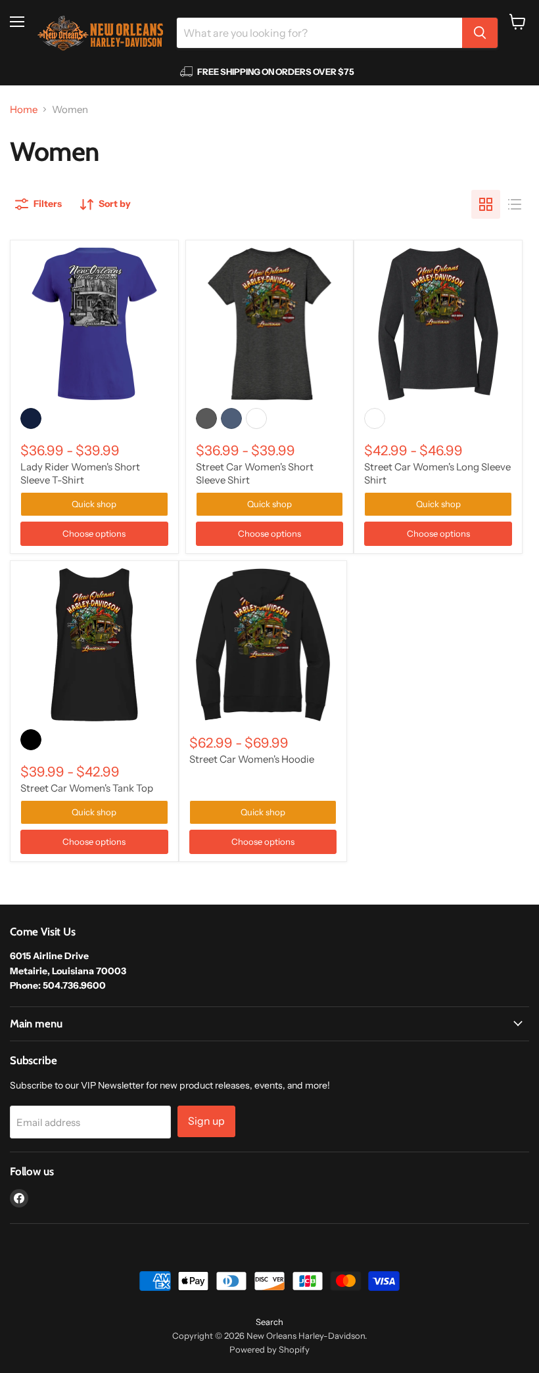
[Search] (480, 33)
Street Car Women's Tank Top (86, 788)
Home (23, 109)
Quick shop (94, 504)
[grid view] (485, 204)
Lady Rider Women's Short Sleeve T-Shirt (80, 473)
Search (269, 1322)
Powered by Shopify (269, 1349)
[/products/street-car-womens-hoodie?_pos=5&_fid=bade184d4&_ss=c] (263, 644)
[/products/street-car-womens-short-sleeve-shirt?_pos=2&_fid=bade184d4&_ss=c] (269, 324)
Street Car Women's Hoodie (251, 759)
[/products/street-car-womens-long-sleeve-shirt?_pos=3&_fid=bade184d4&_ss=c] (438, 324)
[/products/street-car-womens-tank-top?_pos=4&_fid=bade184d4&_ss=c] (94, 644)
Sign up (206, 1121)
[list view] (514, 204)
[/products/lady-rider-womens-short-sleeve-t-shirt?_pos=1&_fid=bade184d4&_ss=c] (94, 324)
